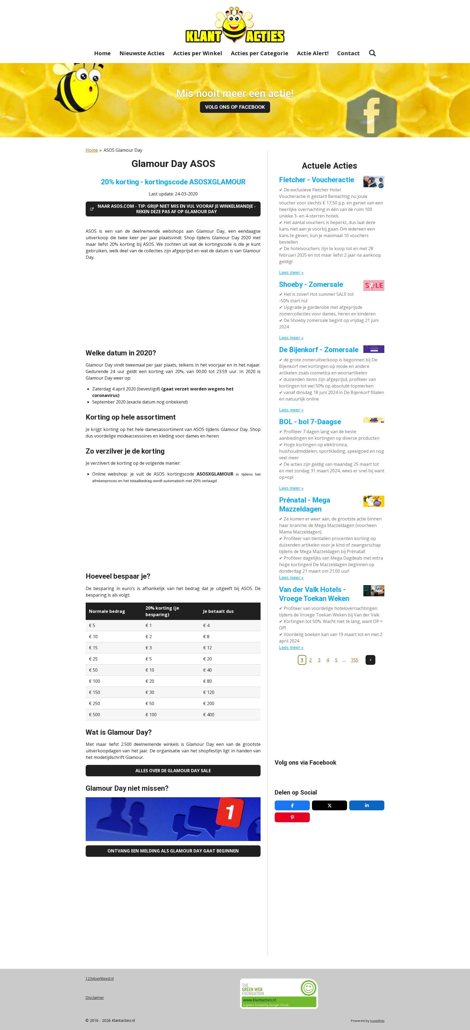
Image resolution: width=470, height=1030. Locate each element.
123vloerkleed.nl (99, 978)
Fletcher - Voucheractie (316, 180)
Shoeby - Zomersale (311, 284)
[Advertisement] (173, 303)
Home (92, 150)
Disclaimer (94, 997)
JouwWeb (377, 1021)
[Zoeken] (372, 53)
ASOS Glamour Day (123, 150)
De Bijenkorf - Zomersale (318, 350)
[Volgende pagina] (370, 660)
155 (354, 660)
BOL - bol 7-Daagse (310, 422)
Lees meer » (291, 272)
